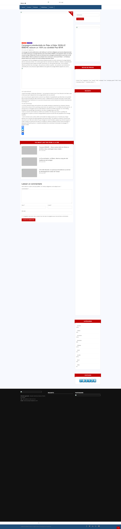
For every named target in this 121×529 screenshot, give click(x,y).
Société (78, 355)
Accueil (23, 7)
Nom (23, 205)
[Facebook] (47, 127)
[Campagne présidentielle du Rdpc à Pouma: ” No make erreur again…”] (120, 265)
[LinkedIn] (22, 3)
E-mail (49, 205)
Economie (79, 335)
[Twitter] (21, 3)
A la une (24, 42)
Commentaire (25, 188)
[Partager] (47, 134)
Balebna (32, 50)
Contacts (51, 7)
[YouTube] (25, 3)
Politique (30, 42)
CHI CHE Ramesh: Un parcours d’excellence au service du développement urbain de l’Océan (54, 170)
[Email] (47, 131)
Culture (78, 330)
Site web (23, 211)
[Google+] (24, 3)
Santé (78, 350)
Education (79, 340)
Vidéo (78, 365)
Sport (78, 360)
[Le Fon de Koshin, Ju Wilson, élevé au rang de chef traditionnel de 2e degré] (29, 161)
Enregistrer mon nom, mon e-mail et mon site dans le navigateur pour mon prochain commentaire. (45, 216)
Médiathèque (44, 7)
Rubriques (35, 7)
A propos (29, 7)
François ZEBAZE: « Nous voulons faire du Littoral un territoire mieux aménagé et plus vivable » (54, 148)
